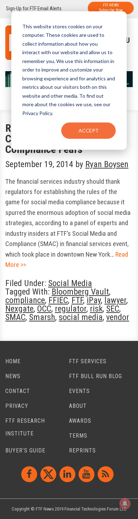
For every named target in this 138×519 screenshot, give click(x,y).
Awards (80, 420)
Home (13, 361)
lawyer (115, 300)
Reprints (82, 450)
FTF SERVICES (88, 361)
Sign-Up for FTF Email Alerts (34, 8)
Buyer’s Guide (25, 450)
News (13, 376)
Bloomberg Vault (80, 292)
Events (79, 391)
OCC (44, 309)
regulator (70, 309)
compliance (25, 300)
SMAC (15, 317)
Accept (89, 130)
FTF (77, 300)
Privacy (16, 406)
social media (81, 317)
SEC (112, 309)
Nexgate (19, 309)
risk (96, 309)
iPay (94, 300)
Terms (78, 435)
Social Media (70, 283)
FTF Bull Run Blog (95, 376)
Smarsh (42, 317)
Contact (17, 391)
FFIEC (58, 300)
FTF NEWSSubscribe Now (111, 7)
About (78, 406)
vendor (117, 317)
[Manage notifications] (125, 503)
